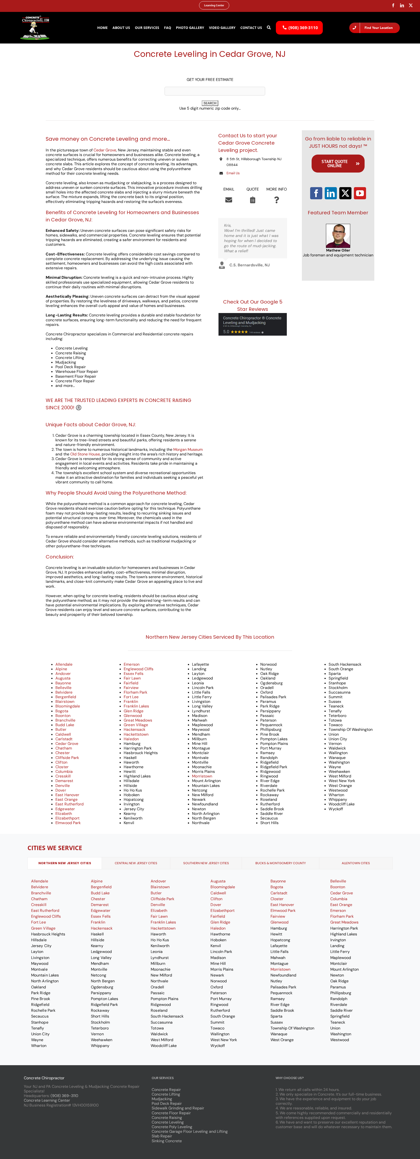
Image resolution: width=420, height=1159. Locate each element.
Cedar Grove (105, 150)
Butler (60, 729)
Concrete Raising (167, 1117)
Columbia (63, 771)
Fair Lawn (132, 678)
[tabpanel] (209, 963)
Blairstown (64, 701)
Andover (62, 673)
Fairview (131, 687)
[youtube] (360, 193)
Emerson (131, 664)
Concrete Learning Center (47, 1100)
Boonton (62, 715)
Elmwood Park (67, 822)
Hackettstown (136, 734)
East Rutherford (69, 804)
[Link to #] (276, 200)
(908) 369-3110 (64, 1095)
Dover (60, 790)
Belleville (63, 687)
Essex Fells (133, 673)
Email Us (233, 173)
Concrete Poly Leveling (172, 1126)
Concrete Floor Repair (171, 1112)
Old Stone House (85, 454)
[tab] (64, 863)
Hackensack (134, 729)
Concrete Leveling (168, 1122)
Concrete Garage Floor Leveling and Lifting (190, 1131)
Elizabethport (67, 818)
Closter (61, 766)
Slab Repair (162, 1136)
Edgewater (65, 808)
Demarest (64, 780)
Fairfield (131, 683)
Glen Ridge (133, 711)
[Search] (269, 28)
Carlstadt (63, 738)
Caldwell (63, 734)
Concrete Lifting (166, 1094)
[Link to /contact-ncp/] (228, 200)
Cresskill (62, 776)
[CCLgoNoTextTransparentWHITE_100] (34, 17)
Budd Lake (64, 724)
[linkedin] (402, 5)
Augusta (62, 678)
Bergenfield (65, 696)
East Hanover (67, 794)
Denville (62, 785)
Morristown (202, 776)
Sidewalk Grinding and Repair (178, 1108)
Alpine (61, 668)
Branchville (65, 720)
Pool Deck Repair (167, 1103)
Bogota (61, 711)
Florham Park (135, 692)
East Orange (66, 799)
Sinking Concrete (167, 1140)
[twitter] (411, 5)
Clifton (61, 762)
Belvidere (63, 692)
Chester (62, 752)
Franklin (131, 701)
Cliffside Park (67, 757)
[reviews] (253, 314)
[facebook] (393, 5)
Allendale (63, 664)
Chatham (63, 748)
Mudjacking (162, 1098)
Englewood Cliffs (138, 668)
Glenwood (133, 715)
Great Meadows (138, 720)
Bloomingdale (67, 706)
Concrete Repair (166, 1089)
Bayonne (63, 683)
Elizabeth (63, 813)
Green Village (136, 724)
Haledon (131, 738)
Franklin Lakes (136, 706)
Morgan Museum (188, 449)
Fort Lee (131, 696)
